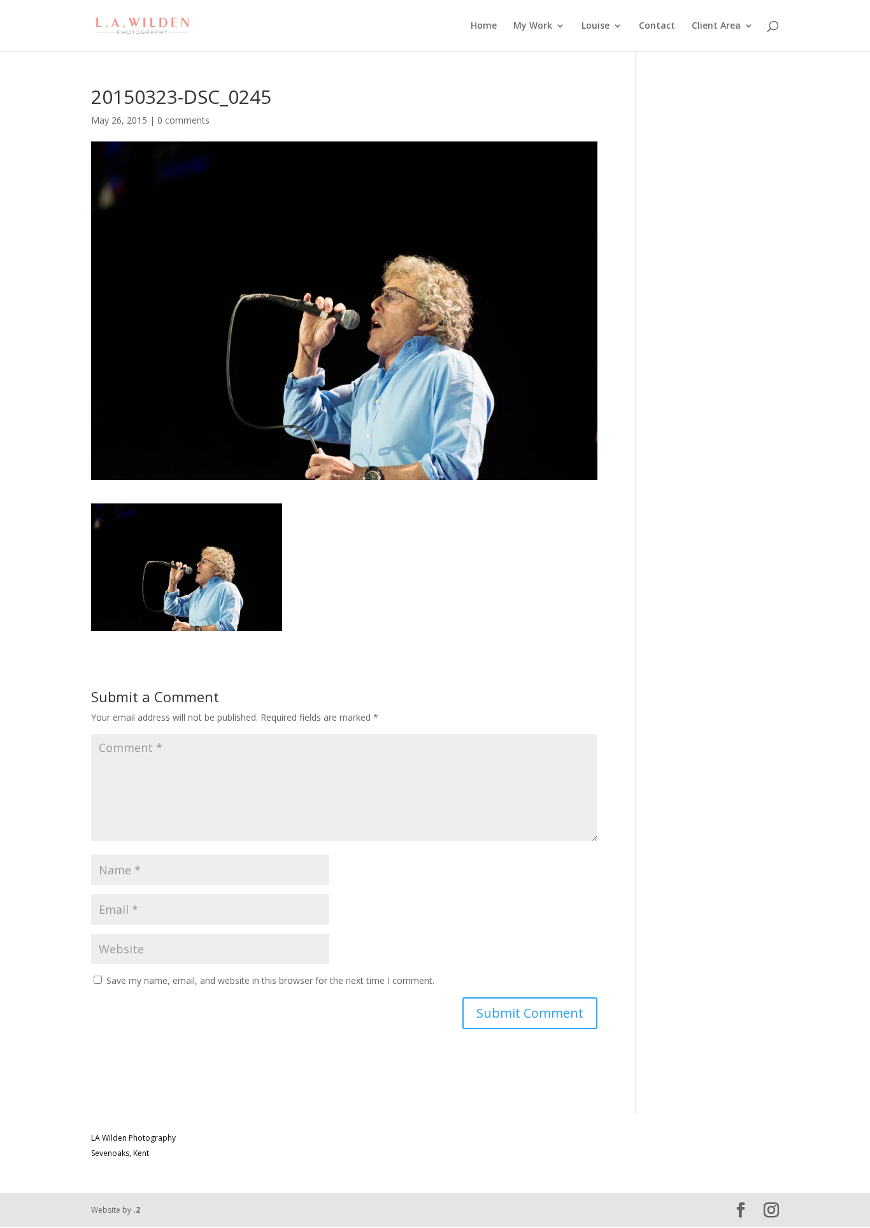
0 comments (183, 120)
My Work (532, 26)
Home (484, 26)
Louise (595, 26)
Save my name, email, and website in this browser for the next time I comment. (270, 980)
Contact (657, 26)
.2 (136, 1209)
